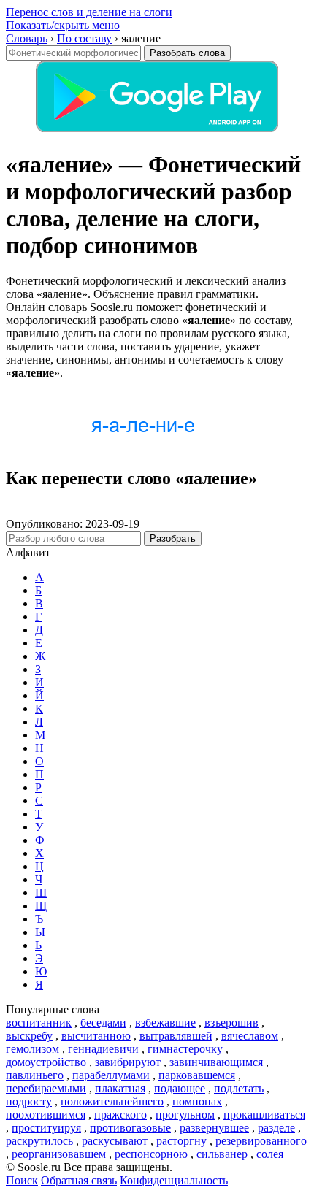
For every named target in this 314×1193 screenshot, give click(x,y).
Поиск (22, 1180)
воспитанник (39, 1022)
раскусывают (115, 1141)
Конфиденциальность (174, 1180)
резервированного (261, 1141)
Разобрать (173, 538)
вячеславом (249, 1035)
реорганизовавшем (59, 1154)
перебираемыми (46, 1088)
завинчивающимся (216, 1062)
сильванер (222, 1154)
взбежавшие (165, 1022)
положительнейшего (112, 1101)
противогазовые (130, 1127)
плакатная (120, 1088)
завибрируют (128, 1062)
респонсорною (151, 1154)
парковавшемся (196, 1075)
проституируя (46, 1127)
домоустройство (46, 1062)
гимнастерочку (185, 1049)
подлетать (239, 1088)
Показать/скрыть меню (63, 25)
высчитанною (96, 1035)
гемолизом (32, 1049)
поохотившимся (45, 1114)
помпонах (197, 1101)
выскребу (29, 1035)
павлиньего (35, 1075)
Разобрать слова (187, 52)
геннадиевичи (103, 1049)
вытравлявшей (175, 1035)
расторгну (181, 1141)
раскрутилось (39, 1141)
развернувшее (214, 1127)
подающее (179, 1088)
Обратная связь (79, 1180)
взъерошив (231, 1022)
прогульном (185, 1114)
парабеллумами (111, 1075)
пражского (120, 1114)
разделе (276, 1127)
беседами (103, 1022)
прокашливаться (264, 1114)
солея (269, 1154)
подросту (29, 1101)
